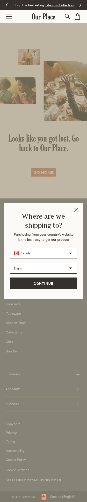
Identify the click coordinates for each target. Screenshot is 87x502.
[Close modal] (76, 210)
